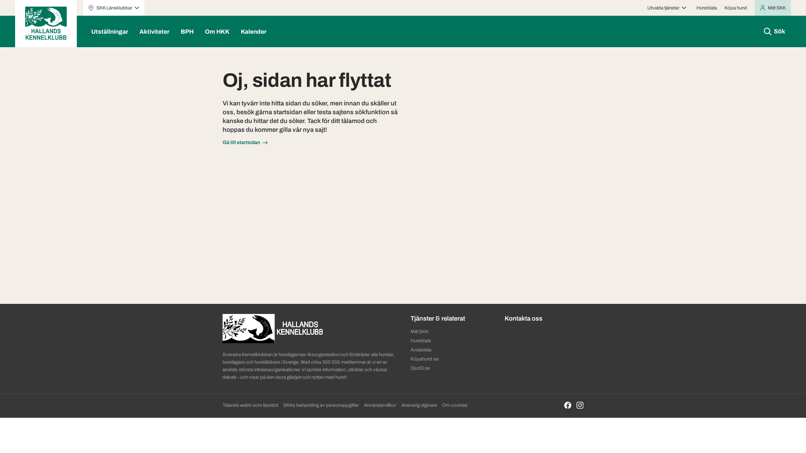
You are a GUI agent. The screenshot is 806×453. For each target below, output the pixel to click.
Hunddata (706, 7)
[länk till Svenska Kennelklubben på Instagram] (580, 405)
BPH (187, 31)
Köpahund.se (425, 358)
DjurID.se (420, 368)
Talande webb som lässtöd (250, 405)
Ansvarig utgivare (419, 405)
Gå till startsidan (241, 142)
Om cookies (455, 405)
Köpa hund (735, 7)
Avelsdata (421, 349)
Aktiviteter (154, 31)
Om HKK (217, 31)
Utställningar (109, 31)
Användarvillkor (380, 405)
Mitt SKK (420, 331)
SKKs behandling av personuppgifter (321, 405)
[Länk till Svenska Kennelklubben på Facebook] (568, 405)
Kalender (253, 31)
